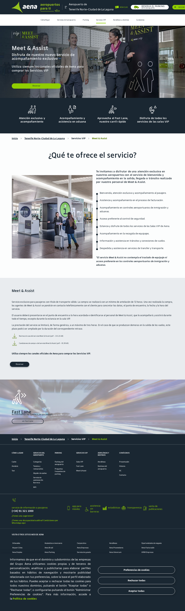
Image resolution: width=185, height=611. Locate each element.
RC (120, 471)
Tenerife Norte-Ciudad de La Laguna (44, 138)
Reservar (36, 86)
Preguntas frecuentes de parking (60, 471)
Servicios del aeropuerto (66, 20)
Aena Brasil (49, 548)
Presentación (124, 462)
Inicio (15, 138)
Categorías (37, 462)
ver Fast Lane (27, 421)
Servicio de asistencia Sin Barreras (38, 480)
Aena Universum (115, 552)
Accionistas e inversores (53, 543)
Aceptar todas (136, 591)
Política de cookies (25, 598)
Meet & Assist (81, 471)
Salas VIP (79, 462)
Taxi (13, 471)
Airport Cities (17, 548)
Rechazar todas (136, 580)
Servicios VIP (101, 20)
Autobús (15, 466)
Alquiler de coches (40, 473)
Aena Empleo (17, 552)
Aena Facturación (147, 548)
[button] (66, 7)
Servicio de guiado (84, 552)
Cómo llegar (45, 20)
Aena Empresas (83, 548)
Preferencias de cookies (136, 569)
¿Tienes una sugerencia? (22, 516)
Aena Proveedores (116, 548)
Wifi (34, 487)
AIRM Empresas (147, 552)
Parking (86, 20)
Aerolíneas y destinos (121, 20)
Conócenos (140, 20)
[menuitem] (45, 20)
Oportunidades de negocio (151, 543)
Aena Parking (50, 552)
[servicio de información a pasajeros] (38, 501)
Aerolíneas (102, 462)
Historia (122, 466)
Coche (14, 462)
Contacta (122, 475)
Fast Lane (79, 466)
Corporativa (81, 543)
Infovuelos (16, 543)
